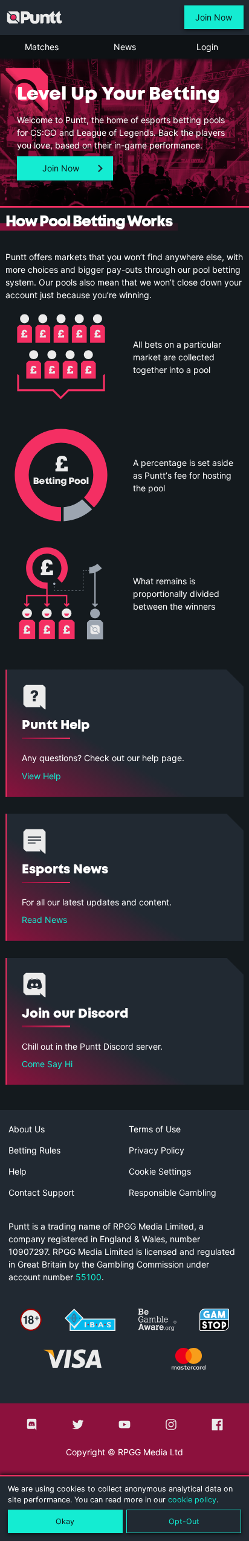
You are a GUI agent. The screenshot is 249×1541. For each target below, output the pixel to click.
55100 (89, 1277)
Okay (65, 1521)
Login (207, 47)
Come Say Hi (47, 1064)
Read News (44, 919)
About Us (26, 1129)
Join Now (213, 17)
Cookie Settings (160, 1171)
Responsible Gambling (172, 1192)
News (125, 47)
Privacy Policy (156, 1150)
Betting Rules (34, 1150)
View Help (41, 776)
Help (17, 1171)
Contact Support (41, 1192)
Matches (42, 47)
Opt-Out (184, 1521)
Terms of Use (155, 1129)
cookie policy (192, 1499)
